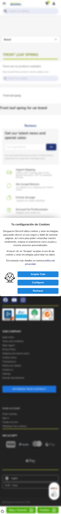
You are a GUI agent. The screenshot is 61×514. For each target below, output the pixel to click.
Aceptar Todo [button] (38, 274)
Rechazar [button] (38, 290)
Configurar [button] (38, 282)
